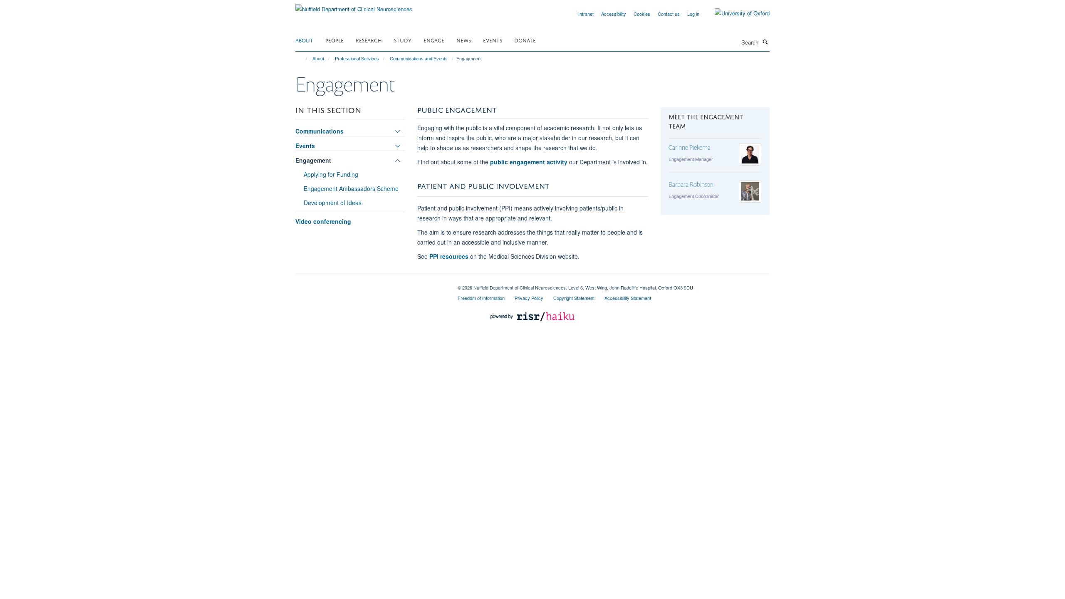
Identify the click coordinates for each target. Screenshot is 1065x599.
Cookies (642, 13)
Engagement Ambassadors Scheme (351, 188)
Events (492, 40)
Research (369, 40)
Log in (693, 13)
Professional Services (357, 58)
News (463, 40)
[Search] (765, 41)
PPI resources (448, 256)
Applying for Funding (331, 174)
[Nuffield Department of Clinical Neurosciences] (353, 6)
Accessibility (613, 13)
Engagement (313, 160)
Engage (434, 40)
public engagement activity (528, 162)
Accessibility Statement (627, 298)
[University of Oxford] (736, 13)
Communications (319, 131)
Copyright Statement (573, 298)
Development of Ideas (333, 202)
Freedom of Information (481, 298)
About (304, 40)
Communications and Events (419, 58)
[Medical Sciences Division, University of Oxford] (370, 284)
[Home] (303, 58)
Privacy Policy (529, 298)
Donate (525, 40)
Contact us (669, 13)
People (334, 40)
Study (402, 40)
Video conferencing (323, 221)
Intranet (586, 13)
